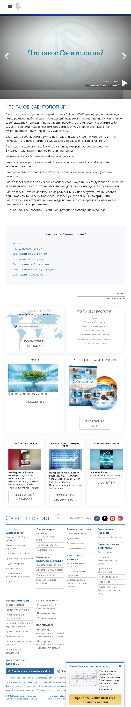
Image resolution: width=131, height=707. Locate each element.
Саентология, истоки (115, 298)
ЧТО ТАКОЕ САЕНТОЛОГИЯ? (94, 312)
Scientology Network (46, 677)
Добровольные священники (14, 651)
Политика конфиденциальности (63, 696)
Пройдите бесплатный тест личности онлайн (95, 700)
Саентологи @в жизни (109, 537)
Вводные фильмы (76, 548)
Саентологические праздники (77, 573)
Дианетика (28, 677)
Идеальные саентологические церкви (107, 560)
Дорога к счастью (15, 604)
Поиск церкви (105, 552)
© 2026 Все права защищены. (23, 697)
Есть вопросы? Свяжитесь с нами (46, 606)
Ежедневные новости (106, 530)
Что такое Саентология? (15, 530)
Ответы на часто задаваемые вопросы (17, 575)
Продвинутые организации (105, 570)
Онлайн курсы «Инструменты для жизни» (46, 536)
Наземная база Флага (109, 576)
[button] (13, 56)
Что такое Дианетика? (17, 553)
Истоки (16, 243)
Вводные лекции (76, 543)
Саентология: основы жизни (27, 393)
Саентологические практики (29, 253)
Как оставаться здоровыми (16, 661)
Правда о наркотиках (17, 631)
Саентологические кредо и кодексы (34, 269)
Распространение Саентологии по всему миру (109, 590)
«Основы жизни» (45, 549)
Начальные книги (76, 533)
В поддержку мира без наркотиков (55, 686)
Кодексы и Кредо (15, 563)
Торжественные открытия (75, 565)
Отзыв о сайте (47, 613)
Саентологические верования (16, 547)
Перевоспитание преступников (15, 616)
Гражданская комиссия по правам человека (58, 690)
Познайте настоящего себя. (88, 666)
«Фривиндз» (104, 581)
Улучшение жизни (46, 574)
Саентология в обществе (27, 274)
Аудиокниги (73, 538)
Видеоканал (12, 581)
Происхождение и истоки (19, 558)
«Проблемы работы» (47, 544)
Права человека (14, 636)
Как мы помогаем (17, 600)
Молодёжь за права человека (20, 690)
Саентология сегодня (75, 557)
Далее (120, 293)
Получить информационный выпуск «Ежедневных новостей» (50, 633)
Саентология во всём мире (108, 546)
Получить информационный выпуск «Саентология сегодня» (50, 644)
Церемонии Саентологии (27, 259)
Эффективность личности (49, 569)
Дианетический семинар (49, 564)
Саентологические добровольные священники (50, 682)
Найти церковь (48, 618)
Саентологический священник (30, 264)
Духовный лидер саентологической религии (77, 583)
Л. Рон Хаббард (13, 677)
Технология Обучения (17, 609)
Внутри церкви (13, 568)
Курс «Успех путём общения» (46, 581)
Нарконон (30, 686)
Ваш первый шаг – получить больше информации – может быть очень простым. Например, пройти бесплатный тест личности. (110, 680)
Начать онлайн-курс (15, 682)
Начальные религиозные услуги (49, 558)
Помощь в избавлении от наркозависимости (19, 624)
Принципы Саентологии (27, 248)
